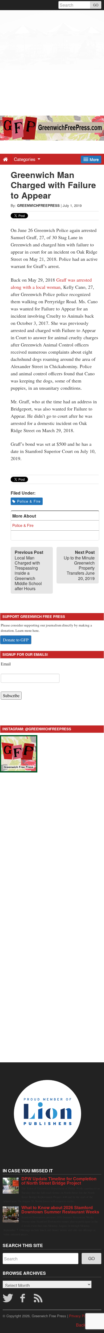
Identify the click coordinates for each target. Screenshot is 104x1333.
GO (95, 4)
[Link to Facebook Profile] (23, 1299)
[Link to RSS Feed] (39, 1299)
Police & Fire (29, 501)
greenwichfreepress (38, 205)
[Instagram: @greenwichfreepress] (18, 753)
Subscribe (11, 695)
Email (6, 663)
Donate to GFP (16, 639)
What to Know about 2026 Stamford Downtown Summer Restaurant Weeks (60, 1209)
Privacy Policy (80, 1315)
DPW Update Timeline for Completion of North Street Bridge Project (59, 1181)
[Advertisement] (52, 62)
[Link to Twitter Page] (8, 1299)
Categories (25, 159)
